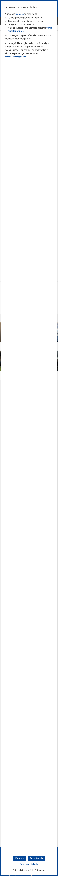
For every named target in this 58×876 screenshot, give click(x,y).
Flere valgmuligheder (29, 864)
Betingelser (40, 870)
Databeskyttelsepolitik (15, 56)
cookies (20, 14)
